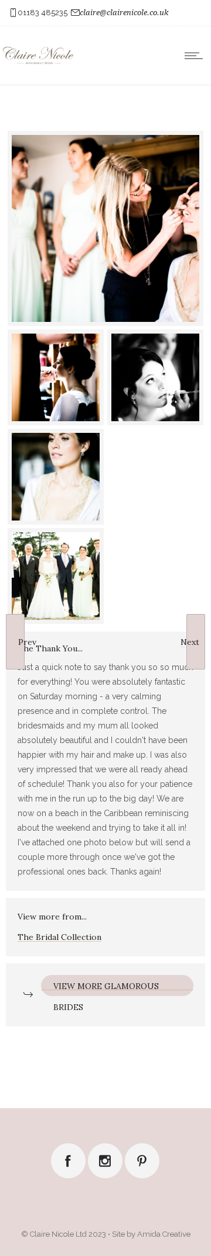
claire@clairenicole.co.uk (124, 12)
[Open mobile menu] (196, 55)
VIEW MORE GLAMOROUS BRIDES (106, 988)
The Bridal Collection (59, 937)
